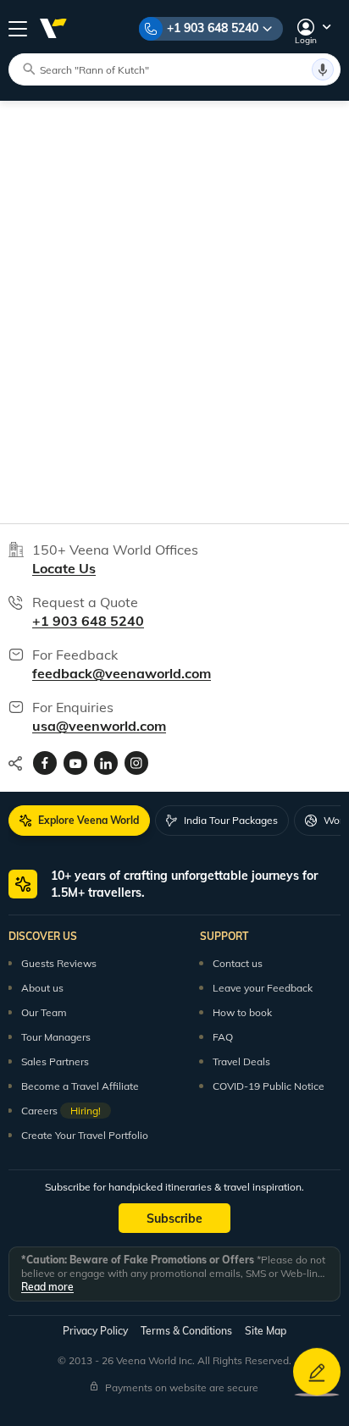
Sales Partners (55, 1061)
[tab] (79, 820)
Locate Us (64, 568)
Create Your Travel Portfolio (84, 1135)
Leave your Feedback (263, 987)
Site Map (265, 1330)
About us (42, 987)
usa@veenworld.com (99, 725)
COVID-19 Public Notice (268, 1086)
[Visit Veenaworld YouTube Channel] (75, 763)
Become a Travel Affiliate (80, 1086)
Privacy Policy (95, 1330)
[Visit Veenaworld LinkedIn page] (106, 763)
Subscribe (174, 1218)
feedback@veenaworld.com (121, 673)
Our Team (44, 1012)
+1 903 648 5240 (212, 28)
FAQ (223, 1037)
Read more (47, 1286)
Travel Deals (241, 1061)
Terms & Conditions (186, 1330)
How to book (242, 1012)
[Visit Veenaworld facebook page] (45, 763)
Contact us (238, 963)
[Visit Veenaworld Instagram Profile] (136, 763)
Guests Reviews (59, 963)
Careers (61, 1110)
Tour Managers (56, 1037)
